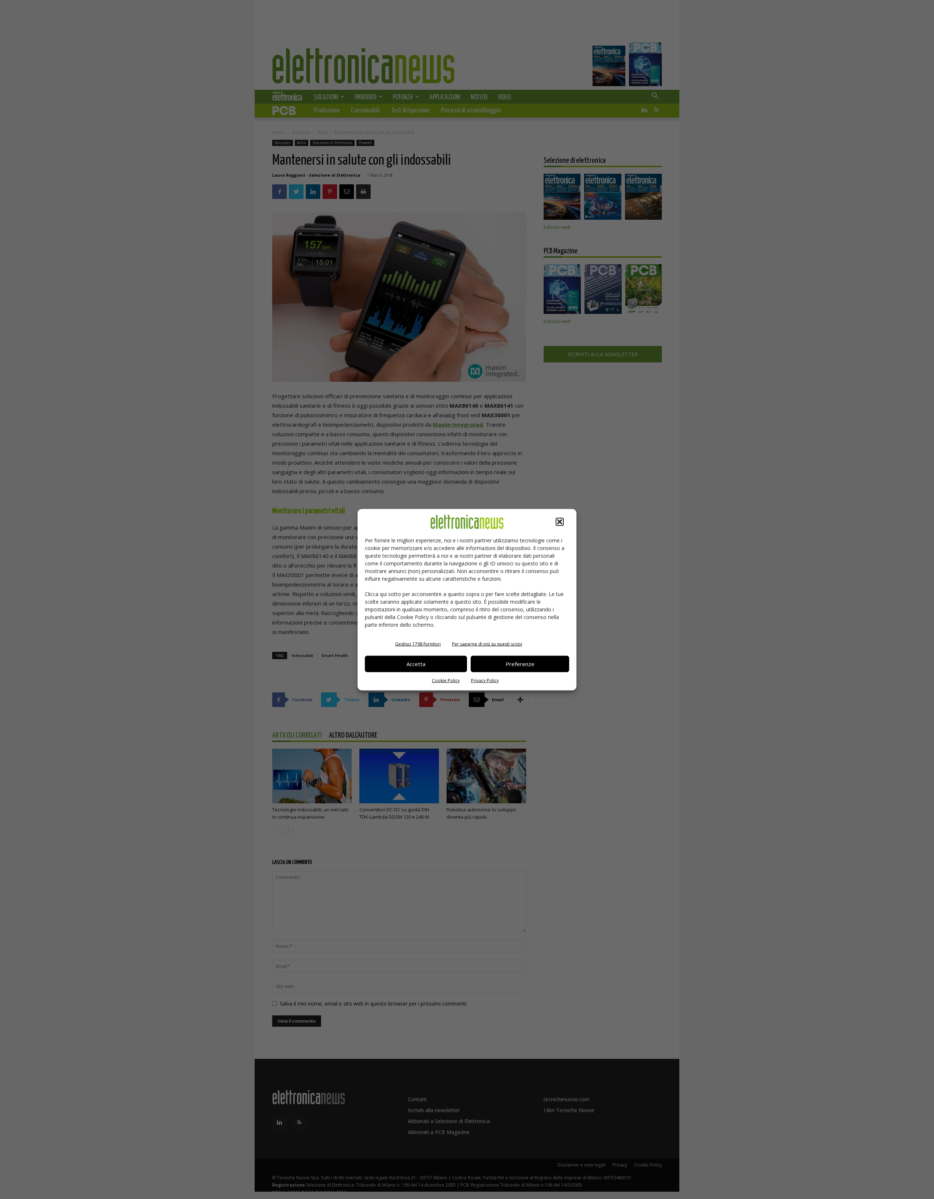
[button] (559, 521)
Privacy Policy (485, 680)
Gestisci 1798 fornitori (418, 644)
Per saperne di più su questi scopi (487, 644)
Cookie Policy (446, 680)
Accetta (415, 664)
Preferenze (520, 664)
